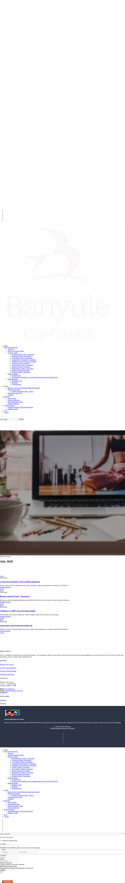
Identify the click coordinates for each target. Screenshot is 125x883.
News (2, 576)
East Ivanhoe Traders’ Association (22, 762)
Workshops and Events (7, 674)
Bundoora (15, 786)
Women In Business (14, 794)
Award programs (9, 809)
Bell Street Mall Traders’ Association (23, 758)
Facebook (3, 703)
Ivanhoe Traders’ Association (21, 767)
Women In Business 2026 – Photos (22, 795)
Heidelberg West (17, 785)
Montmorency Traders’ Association (22, 772)
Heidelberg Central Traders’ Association (24, 765)
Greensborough (16, 788)
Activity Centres (13, 757)
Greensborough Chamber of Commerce (24, 764)
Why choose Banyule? (11, 751)
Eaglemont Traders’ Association (21, 760)
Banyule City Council (6, 664)
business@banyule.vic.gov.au (14, 690)
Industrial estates (13, 783)
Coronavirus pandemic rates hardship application (20, 582)
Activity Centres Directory (8, 668)
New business (12, 802)
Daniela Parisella (5, 587)
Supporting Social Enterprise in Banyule (16, 626)
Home (6, 750)
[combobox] (18, 864)
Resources (7, 801)
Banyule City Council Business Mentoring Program (24, 792)
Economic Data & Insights (8, 671)
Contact (6, 816)
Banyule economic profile (16, 755)
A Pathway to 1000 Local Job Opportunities (17, 611)
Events (6, 790)
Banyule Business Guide (15, 806)
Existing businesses (14, 804)
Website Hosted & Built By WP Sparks (62, 728)
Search (21, 419)
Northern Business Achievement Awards (20, 811)
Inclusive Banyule (13, 808)
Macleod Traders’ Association (21, 771)
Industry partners (13, 778)
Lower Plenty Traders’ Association (22, 769)
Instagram (3, 700)
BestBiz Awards (13, 813)
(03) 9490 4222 (10, 689)
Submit (3, 870)
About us (10, 753)
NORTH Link (16, 779)
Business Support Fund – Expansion (14, 596)
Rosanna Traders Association (21, 774)
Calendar (10, 799)
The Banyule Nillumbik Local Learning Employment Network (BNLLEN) (35, 781)
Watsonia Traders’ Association (21, 776)
